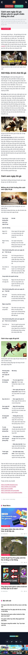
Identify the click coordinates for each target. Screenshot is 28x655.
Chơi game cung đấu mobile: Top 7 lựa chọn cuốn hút (13, 624)
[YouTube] (16, 642)
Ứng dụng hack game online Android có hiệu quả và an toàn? (14, 588)
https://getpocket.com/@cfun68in (10, 490)
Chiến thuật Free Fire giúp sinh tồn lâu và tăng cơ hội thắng (13, 559)
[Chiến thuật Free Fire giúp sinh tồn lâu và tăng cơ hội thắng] (14, 546)
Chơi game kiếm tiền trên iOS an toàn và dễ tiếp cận (12, 530)
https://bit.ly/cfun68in (7, 488)
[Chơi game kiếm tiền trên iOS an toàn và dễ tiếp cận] (14, 517)
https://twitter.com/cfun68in (8, 486)
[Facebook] (7, 642)
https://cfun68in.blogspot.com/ (9, 484)
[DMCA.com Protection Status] (14, 636)
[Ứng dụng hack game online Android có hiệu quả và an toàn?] (14, 574)
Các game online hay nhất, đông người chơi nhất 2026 (12, 619)
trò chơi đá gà (12, 499)
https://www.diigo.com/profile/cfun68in (11, 492)
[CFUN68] (14, 2)
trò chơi (7, 499)
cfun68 (3, 46)
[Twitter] (12, 642)
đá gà (4, 499)
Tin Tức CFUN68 (6, 28)
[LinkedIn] (21, 642)
